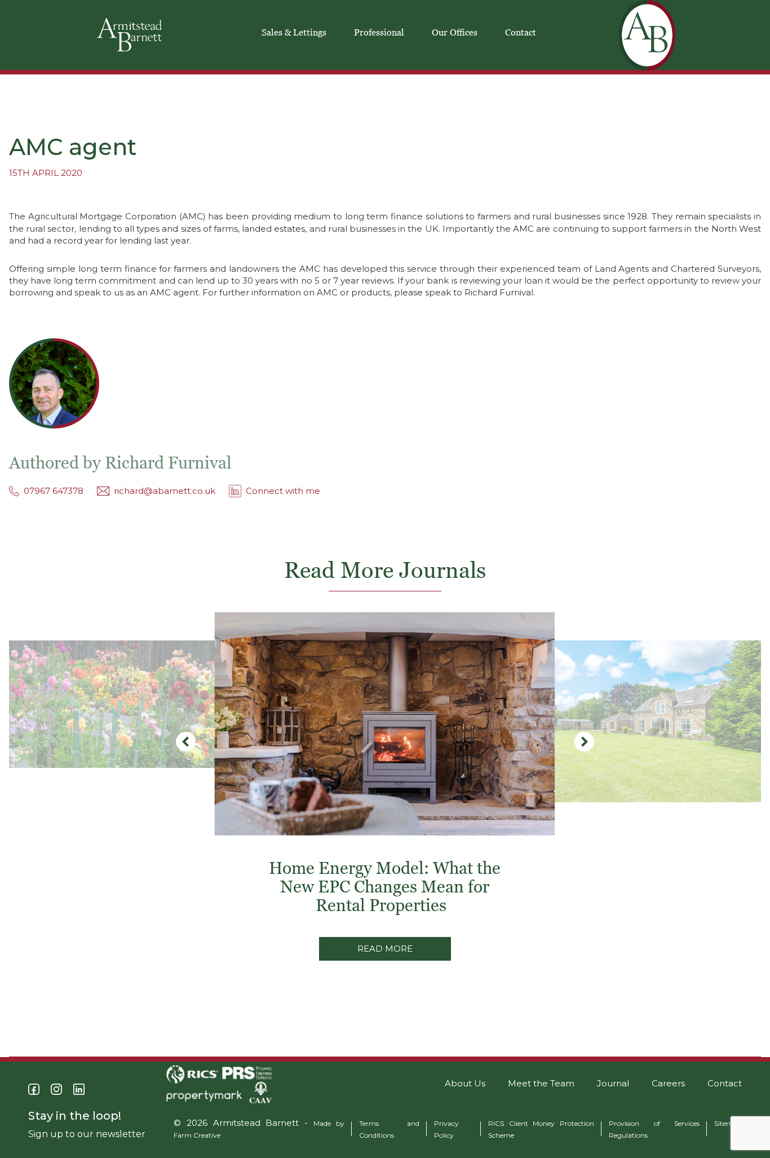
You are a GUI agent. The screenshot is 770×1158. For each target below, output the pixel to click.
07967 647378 (53, 490)
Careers (668, 1083)
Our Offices (454, 32)
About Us (465, 1083)
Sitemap (728, 1123)
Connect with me (283, 490)
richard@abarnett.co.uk (164, 490)
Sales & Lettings (294, 32)
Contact (520, 32)
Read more (385, 948)
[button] (584, 741)
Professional (379, 32)
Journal (613, 1083)
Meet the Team (541, 1083)
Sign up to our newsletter (86, 1134)
